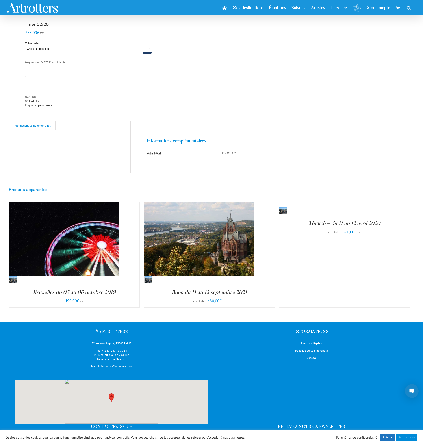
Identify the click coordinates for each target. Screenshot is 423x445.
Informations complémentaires (32, 125)
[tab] (32, 125)
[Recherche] (409, 7)
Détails (81, 239)
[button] (111, 397)
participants (45, 105)
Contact (311, 358)
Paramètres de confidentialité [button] (356, 437)
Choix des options (55, 239)
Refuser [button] (387, 437)
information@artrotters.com (115, 366)
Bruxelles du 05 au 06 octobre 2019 (74, 292)
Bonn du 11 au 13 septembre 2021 (209, 292)
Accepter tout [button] (407, 437)
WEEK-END (32, 101)
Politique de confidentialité (311, 351)
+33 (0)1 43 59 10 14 (114, 351)
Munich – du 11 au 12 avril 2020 (344, 223)
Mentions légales (311, 343)
